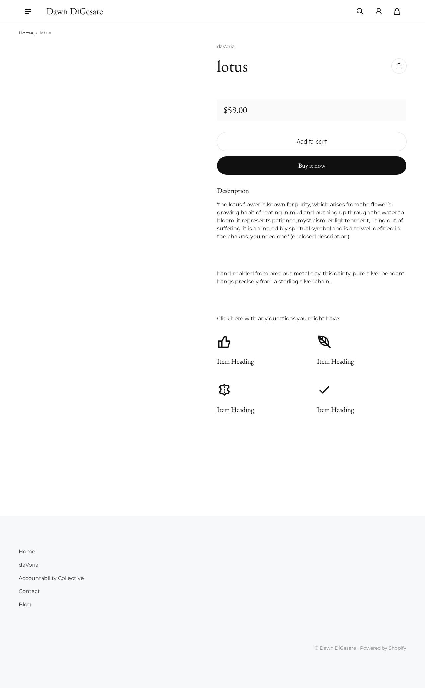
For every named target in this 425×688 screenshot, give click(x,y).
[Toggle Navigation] (28, 11)
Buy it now (311, 165)
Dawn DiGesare (338, 648)
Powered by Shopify (383, 648)
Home (26, 32)
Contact (29, 591)
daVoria (28, 565)
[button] (360, 11)
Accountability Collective (51, 578)
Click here (231, 318)
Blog (25, 604)
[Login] (378, 11)
